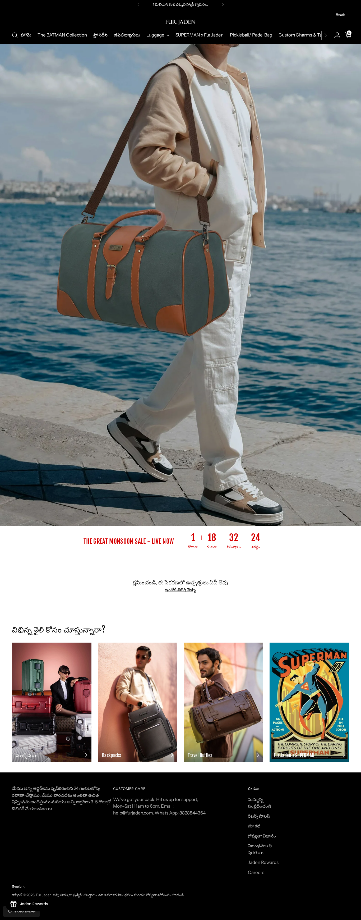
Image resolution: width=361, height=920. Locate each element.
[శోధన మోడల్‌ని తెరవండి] (15, 35)
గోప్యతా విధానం (262, 836)
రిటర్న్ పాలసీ (259, 816)
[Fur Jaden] (180, 22)
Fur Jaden (43, 895)
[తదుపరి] (223, 4)
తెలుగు (340, 14)
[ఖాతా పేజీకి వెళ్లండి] (335, 35)
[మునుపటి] (138, 4)
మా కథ (254, 826)
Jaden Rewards (263, 862)
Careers (256, 872)
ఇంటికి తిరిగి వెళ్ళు (180, 589)
